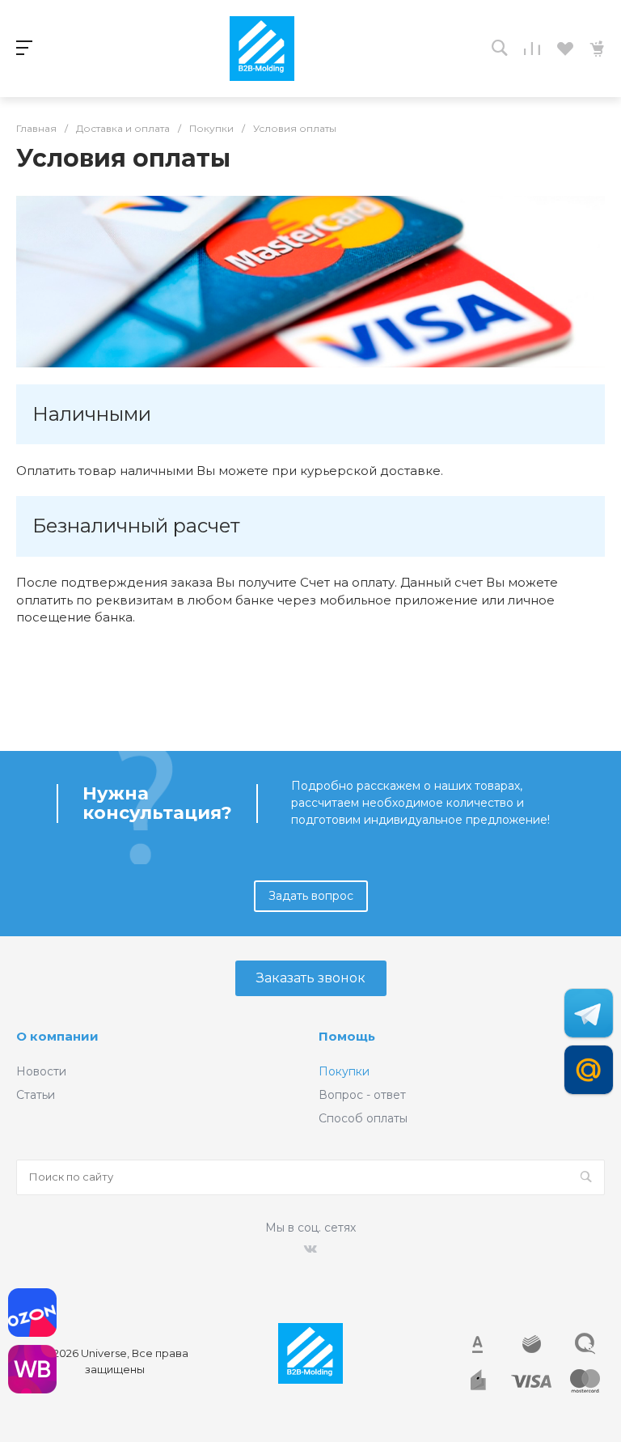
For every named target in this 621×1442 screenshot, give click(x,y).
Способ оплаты (363, 1118)
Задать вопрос (310, 896)
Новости (41, 1071)
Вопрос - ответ (362, 1095)
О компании (57, 1036)
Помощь (347, 1036)
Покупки (344, 1071)
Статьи (35, 1095)
